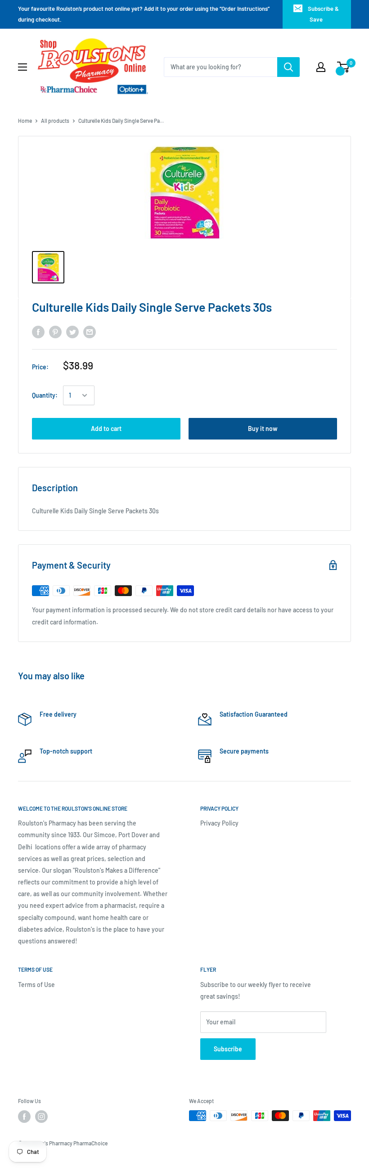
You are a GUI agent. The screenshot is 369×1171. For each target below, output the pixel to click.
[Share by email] (89, 332)
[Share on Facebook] (38, 332)
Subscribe (228, 1049)
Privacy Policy (219, 823)
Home (25, 120)
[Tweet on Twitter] (72, 332)
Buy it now (263, 428)
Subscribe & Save (323, 14)
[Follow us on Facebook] (24, 1116)
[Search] (288, 67)
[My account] (320, 67)
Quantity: (45, 395)
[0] (343, 67)
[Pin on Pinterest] (55, 332)
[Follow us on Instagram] (41, 1116)
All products (55, 120)
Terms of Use (36, 984)
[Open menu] (22, 67)
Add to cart (106, 428)
